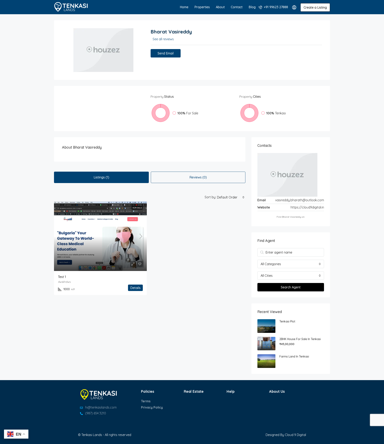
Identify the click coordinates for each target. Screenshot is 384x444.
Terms (145, 401)
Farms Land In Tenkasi (294, 356)
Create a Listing (315, 7)
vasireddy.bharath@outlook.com (299, 200)
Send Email (166, 53)
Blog (252, 7)
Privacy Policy (152, 407)
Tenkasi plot (287, 321)
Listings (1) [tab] (101, 177)
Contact (237, 7)
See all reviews (163, 39)
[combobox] (230, 197)
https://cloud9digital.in (307, 207)
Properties (202, 7)
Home (184, 7)
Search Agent (291, 287)
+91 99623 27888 (275, 7)
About (220, 7)
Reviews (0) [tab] (198, 177)
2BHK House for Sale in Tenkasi (300, 339)
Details (135, 288)
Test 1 (62, 277)
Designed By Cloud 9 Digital (286, 435)
